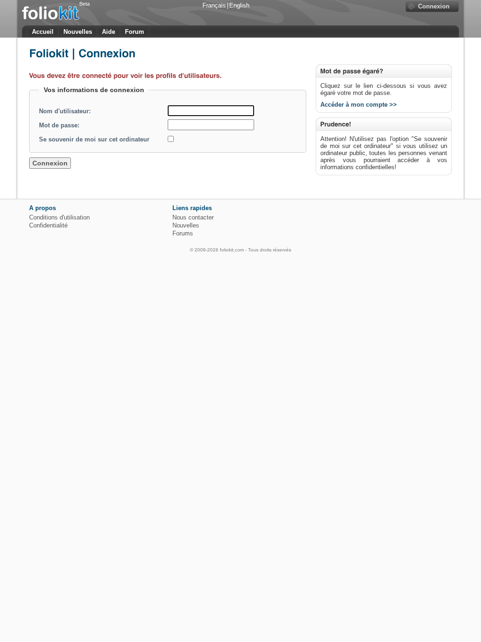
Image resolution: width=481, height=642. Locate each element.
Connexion (434, 6)
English (239, 5)
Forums (182, 233)
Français (214, 5)
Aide (108, 31)
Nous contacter (193, 217)
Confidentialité (48, 225)
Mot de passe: (59, 125)
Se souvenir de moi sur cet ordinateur (94, 139)
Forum (134, 31)
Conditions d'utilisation (59, 217)
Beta (84, 4)
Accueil (43, 31)
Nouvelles (77, 31)
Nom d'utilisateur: (65, 111)
